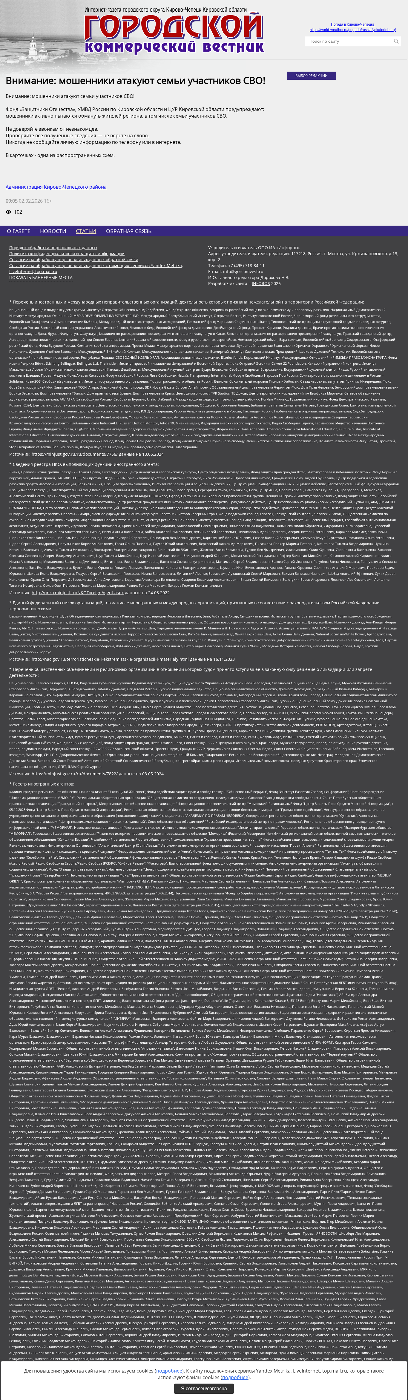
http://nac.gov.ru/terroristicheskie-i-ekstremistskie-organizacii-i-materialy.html (110, 659)
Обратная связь (129, 231)
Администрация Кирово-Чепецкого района (56, 187)
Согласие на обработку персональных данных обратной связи (73, 259)
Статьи (86, 231)
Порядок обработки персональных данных (53, 247)
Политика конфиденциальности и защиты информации (67, 253)
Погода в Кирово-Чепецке (353, 24)
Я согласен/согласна (204, 1388)
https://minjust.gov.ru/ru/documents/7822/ (75, 774)
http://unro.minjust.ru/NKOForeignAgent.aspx (78, 592)
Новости (53, 231)
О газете (18, 231)
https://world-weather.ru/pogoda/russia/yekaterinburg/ (353, 30)
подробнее (169, 1370)
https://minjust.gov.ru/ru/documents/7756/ (75, 454)
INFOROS (261, 283)
